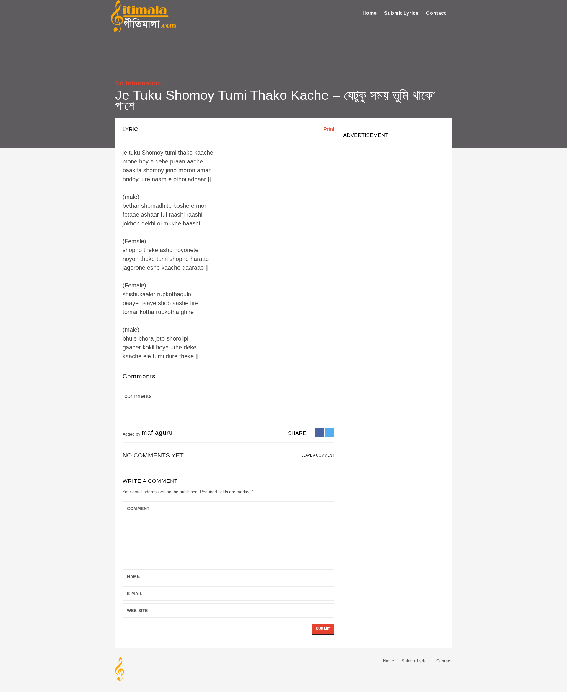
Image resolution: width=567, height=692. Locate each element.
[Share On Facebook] (319, 432)
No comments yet (153, 455)
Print (328, 129)
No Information (138, 83)
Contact (436, 13)
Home (369, 13)
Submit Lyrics (401, 13)
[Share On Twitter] (329, 432)
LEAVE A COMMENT (317, 455)
